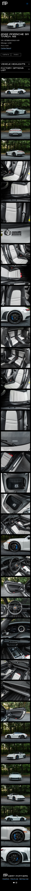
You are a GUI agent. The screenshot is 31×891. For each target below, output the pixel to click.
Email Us (16, 54)
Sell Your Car (23, 879)
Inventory (6, 879)
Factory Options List (12, 69)
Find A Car (14, 879)
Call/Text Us (6, 54)
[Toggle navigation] (27, 3)
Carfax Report (6, 48)
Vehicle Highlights (13, 64)
